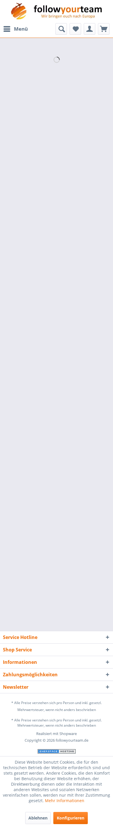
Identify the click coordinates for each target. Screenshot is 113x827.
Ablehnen (38, 818)
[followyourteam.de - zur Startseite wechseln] (56, 11)
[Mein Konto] (89, 29)
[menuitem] (15, 29)
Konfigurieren (70, 818)
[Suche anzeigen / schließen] (61, 29)
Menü (21, 28)
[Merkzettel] (75, 29)
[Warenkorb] (104, 29)
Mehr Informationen (64, 800)
